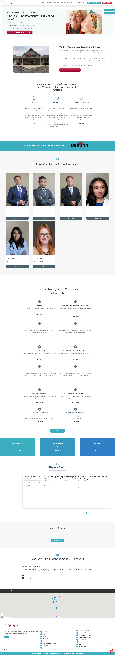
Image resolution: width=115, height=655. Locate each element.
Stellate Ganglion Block (48, 645)
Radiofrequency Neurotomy (48, 640)
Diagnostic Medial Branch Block (49, 634)
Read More (44, 505)
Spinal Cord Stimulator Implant (49, 643)
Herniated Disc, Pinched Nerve (85, 635)
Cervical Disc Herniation (84, 630)
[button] (57, 566)
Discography (45, 636)
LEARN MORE (33, 123)
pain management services (35, 110)
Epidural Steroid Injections (84, 632)
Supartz (44, 647)
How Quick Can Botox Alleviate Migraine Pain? (38, 477)
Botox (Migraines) (46, 631)
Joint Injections (46, 638)
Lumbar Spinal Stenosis (84, 639)
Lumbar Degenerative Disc (84, 637)
